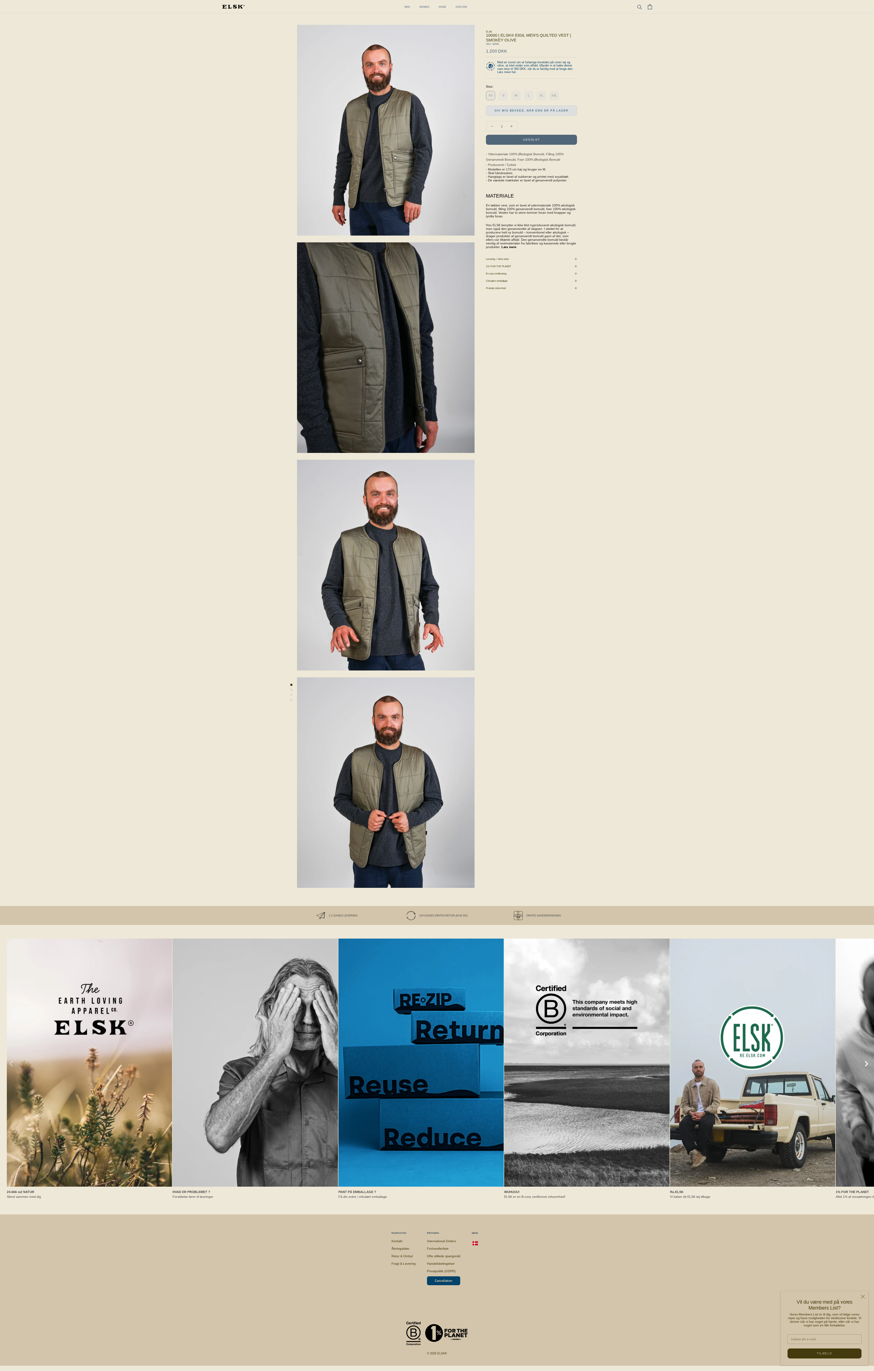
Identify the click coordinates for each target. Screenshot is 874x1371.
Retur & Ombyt (402, 1256)
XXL (554, 95)
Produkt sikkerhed (496, 288)
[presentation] (11, 1062)
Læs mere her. (506, 72)
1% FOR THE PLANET (498, 266)
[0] (650, 6)
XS (490, 95)
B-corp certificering (496, 273)
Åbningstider (400, 1248)
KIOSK (442, 6)
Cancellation (443, 1280)
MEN (407, 6)
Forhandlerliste (438, 1248)
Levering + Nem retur (497, 259)
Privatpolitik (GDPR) (441, 1271)
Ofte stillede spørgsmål (443, 1256)
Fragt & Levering (403, 1263)
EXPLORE (461, 6)
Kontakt (396, 1241)
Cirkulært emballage (497, 280)
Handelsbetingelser (441, 1263)
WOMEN (424, 6)
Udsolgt (531, 139)
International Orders (441, 1241)
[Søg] (639, 6)
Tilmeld (824, 1353)
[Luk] (863, 1297)
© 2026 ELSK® (437, 1353)
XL (542, 95)
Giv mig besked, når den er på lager (532, 110)
